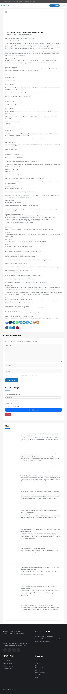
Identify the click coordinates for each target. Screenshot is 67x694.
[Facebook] (7, 322)
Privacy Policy (7, 668)
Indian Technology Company (43, 641)
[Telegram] (27, 322)
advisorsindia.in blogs (25, 34)
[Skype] (30, 322)
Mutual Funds (38, 675)
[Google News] (20, 322)
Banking (37, 660)
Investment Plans (40, 672)
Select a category (9, 403)
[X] (10, 322)
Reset (8, 414)
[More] (37, 322)
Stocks (36, 677)
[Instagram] (34, 322)
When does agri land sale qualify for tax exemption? (33, 548)
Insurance (37, 670)
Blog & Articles (7, 663)
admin (9, 34)
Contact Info (7, 660)
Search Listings (33, 410)
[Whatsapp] (17, 322)
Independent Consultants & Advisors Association (49, 639)
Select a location (9, 397)
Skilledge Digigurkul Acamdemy (44, 636)
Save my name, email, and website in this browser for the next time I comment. (26, 375)
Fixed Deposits (39, 668)
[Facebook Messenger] (24, 322)
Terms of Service (8, 666)
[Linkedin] (13, 322)
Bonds (36, 663)
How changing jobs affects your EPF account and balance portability (37, 605)
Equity (36, 665)
